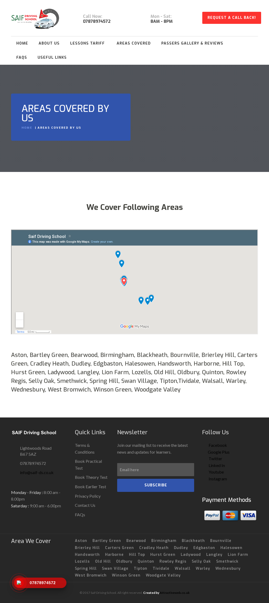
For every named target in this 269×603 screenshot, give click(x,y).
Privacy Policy (88, 495)
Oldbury (124, 561)
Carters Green (119, 547)
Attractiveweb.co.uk (175, 593)
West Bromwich (91, 575)
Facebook (217, 445)
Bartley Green (106, 540)
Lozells (82, 561)
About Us (49, 43)
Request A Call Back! (232, 17)
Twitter (215, 458)
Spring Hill (86, 568)
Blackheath (193, 540)
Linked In (216, 465)
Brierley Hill (87, 547)
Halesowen (231, 547)
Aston (81, 540)
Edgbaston (204, 547)
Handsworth (87, 554)
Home (22, 43)
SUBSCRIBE (155, 485)
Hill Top (137, 554)
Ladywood (191, 554)
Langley (214, 554)
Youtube (216, 471)
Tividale (161, 568)
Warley (203, 568)
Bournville (220, 540)
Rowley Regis (173, 561)
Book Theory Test (91, 477)
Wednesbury (228, 568)
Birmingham (164, 540)
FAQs (21, 57)
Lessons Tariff (87, 43)
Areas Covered (134, 43)
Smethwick (227, 561)
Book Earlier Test (90, 486)
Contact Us (85, 505)
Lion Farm (238, 554)
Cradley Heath (154, 547)
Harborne (114, 554)
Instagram (217, 478)
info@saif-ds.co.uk (37, 472)
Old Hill (103, 561)
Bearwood (136, 540)
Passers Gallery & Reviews (192, 43)
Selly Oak (201, 561)
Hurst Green (162, 554)
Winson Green (126, 575)
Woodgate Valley (163, 575)
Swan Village (115, 568)
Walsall (182, 568)
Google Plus (219, 451)
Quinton (146, 561)
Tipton (140, 568)
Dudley (181, 547)
